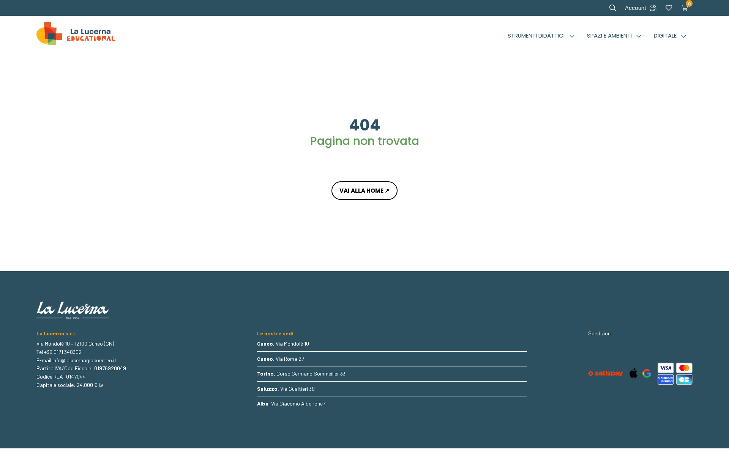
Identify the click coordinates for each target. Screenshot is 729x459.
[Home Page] (75, 35)
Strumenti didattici (536, 35)
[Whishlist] (669, 8)
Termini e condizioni (610, 341)
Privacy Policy (604, 347)
